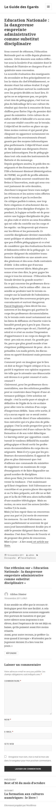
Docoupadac (10, 558)
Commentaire (12, 681)
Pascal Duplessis (13, 305)
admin (31, 555)
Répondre (11, 653)
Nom (7, 719)
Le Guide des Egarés (21, 6)
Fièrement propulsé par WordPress (20, 805)
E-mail (8, 731)
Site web (9, 744)
